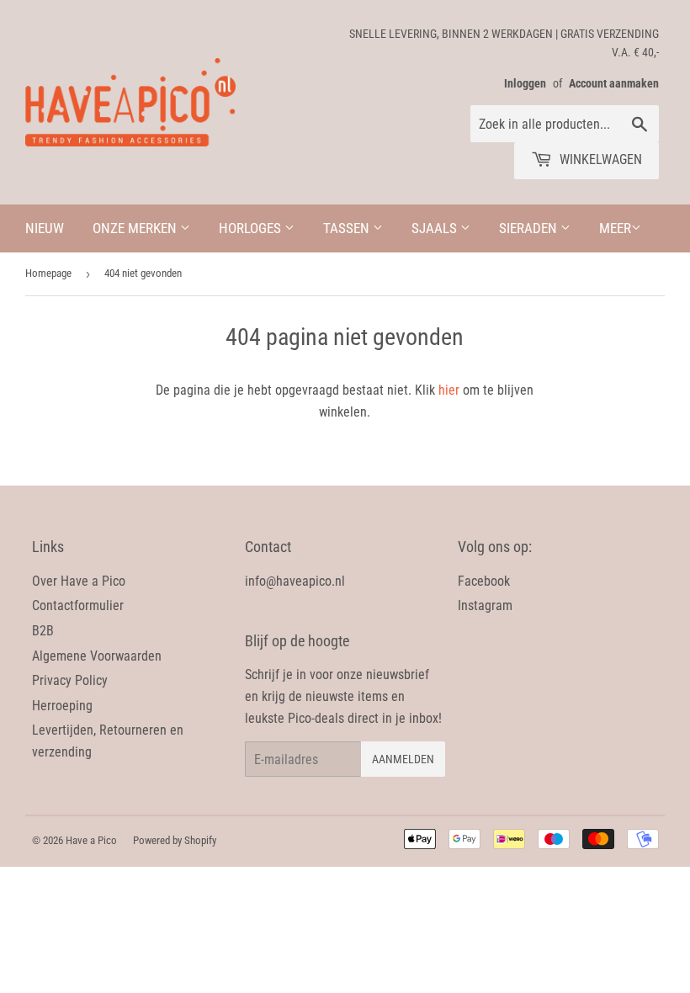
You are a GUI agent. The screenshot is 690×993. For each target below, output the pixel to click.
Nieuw (44, 228)
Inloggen (525, 83)
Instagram (485, 605)
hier (448, 390)
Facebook (484, 581)
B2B (43, 631)
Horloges (251, 228)
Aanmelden (403, 759)
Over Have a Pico (78, 581)
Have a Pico (91, 840)
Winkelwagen (599, 159)
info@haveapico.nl (295, 581)
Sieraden (529, 228)
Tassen (348, 228)
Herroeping (62, 706)
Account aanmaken (614, 83)
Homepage (48, 273)
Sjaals (435, 228)
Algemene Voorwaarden (97, 656)
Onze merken (136, 228)
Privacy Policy (70, 680)
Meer (615, 228)
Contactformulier (78, 605)
